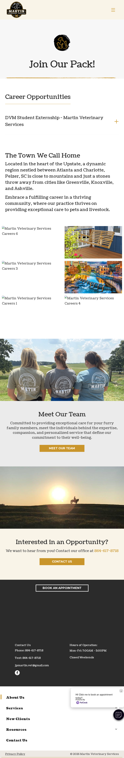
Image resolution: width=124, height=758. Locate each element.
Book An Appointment (62, 588)
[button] (118, 714)
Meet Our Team (62, 448)
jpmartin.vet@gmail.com (32, 665)
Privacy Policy (15, 754)
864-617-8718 (106, 550)
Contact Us (62, 561)
